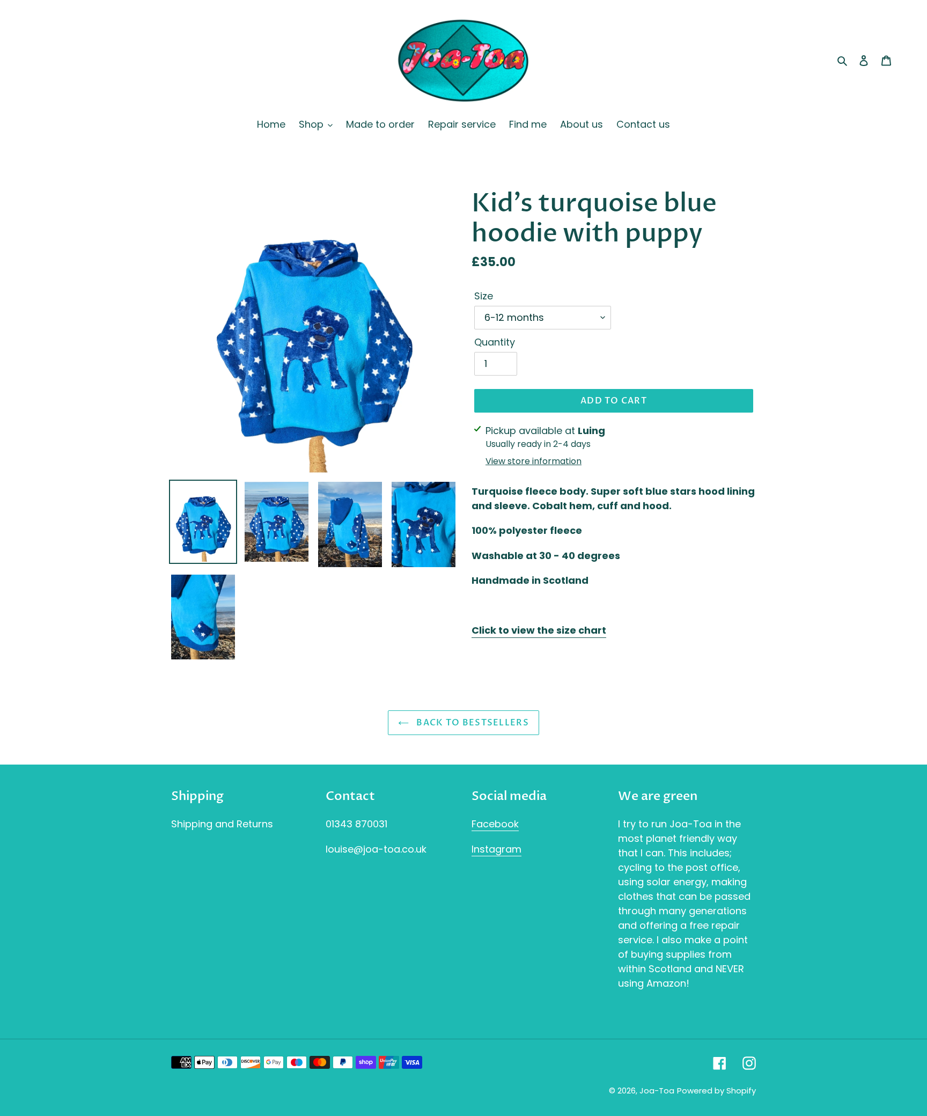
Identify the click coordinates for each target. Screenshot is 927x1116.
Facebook (495, 824)
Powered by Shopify (716, 1090)
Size (483, 296)
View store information (533, 461)
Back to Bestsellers (471, 723)
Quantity (494, 342)
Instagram (496, 849)
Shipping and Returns (222, 824)
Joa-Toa (656, 1090)
